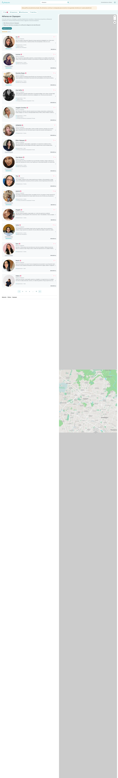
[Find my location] (115, 22)
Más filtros (33, 12)
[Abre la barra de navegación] (115, 2)
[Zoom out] (115, 19)
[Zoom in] (115, 16)
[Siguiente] (40, 291)
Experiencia (14, 12)
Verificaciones (24, 12)
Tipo (5, 12)
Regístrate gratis (7, 28)
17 (36, 291)
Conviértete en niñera (106, 2)
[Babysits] (6, 2)
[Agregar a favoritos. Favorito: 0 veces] (54, 125)
